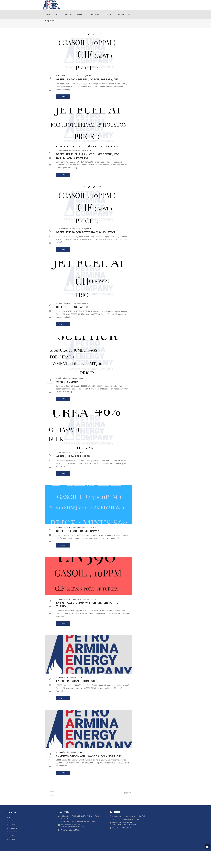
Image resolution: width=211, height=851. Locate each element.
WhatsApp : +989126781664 (70, 830)
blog (67, 527)
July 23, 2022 (78, 677)
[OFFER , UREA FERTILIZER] (88, 429)
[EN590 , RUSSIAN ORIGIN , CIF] (88, 654)
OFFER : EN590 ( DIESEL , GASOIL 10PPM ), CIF (87, 79)
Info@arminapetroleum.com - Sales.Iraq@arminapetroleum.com (124, 823)
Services (68, 14)
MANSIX (12, 850)
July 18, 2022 (78, 752)
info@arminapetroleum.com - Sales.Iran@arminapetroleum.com (73, 826)
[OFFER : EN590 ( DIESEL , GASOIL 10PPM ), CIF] (88, 53)
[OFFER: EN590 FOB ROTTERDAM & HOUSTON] (88, 205)
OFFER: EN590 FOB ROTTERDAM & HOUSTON (85, 232)
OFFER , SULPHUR (68, 381)
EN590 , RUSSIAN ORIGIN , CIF (76, 681)
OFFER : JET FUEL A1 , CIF (73, 307)
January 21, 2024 (86, 76)
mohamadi (61, 527)
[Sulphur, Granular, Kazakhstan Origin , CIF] (88, 729)
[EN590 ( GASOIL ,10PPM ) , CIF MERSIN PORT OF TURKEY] (88, 576)
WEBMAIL (120, 14)
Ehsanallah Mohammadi (64, 76)
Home (47, 14)
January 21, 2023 (91, 527)
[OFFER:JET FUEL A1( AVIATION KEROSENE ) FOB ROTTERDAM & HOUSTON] (88, 127)
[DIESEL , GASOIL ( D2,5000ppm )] (88, 504)
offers (162, 26)
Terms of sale (95, 14)
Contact (109, 14)
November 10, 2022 (92, 599)
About (57, 14)
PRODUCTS (80, 14)
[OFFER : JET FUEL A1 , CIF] (88, 280)
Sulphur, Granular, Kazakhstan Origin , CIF (89, 755)
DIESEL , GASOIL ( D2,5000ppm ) (77, 531)
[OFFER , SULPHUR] (88, 355)
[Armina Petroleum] (51, 5)
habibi (59, 378)
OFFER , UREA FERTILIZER (73, 456)
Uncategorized (77, 527)
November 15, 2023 (77, 378)
